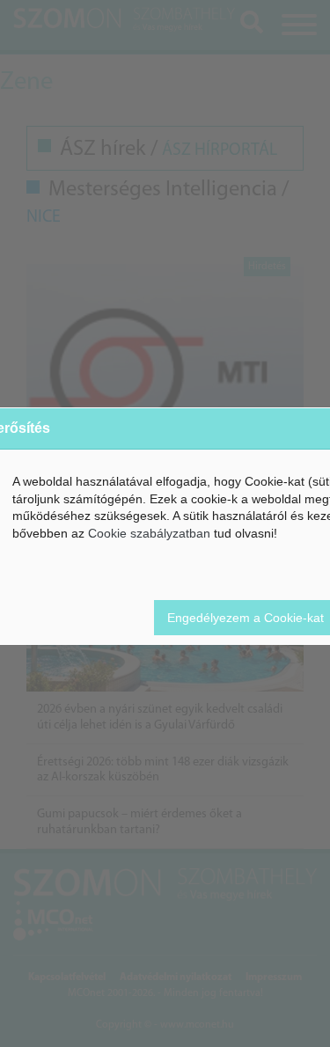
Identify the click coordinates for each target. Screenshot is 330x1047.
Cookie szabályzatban (149, 533)
